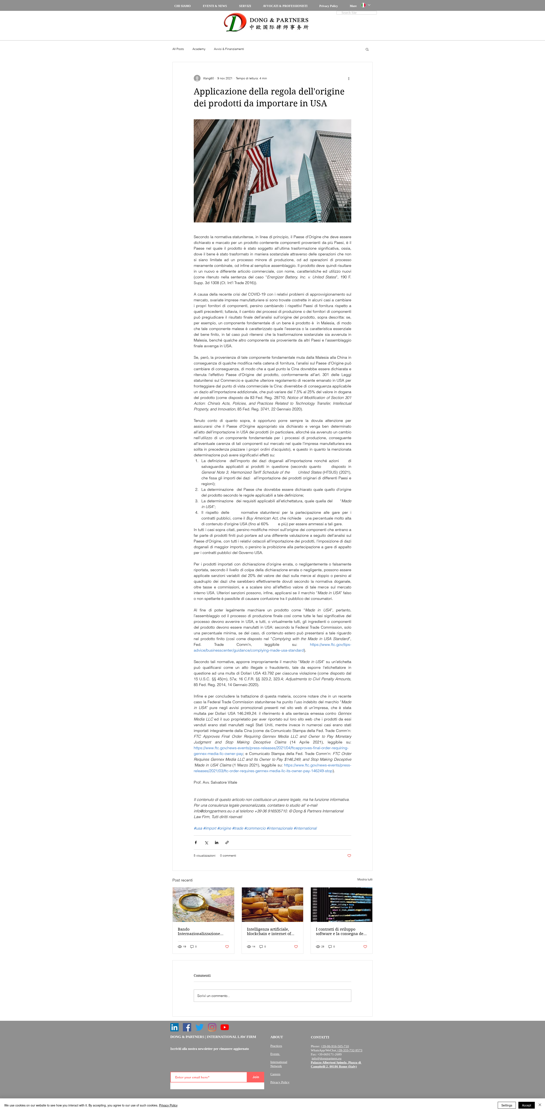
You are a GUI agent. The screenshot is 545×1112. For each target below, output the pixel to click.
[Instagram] (212, 1027)
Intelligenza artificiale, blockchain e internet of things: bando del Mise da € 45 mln (272, 931)
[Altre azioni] (348, 78)
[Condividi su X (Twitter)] (206, 842)
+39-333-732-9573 (349, 1050)
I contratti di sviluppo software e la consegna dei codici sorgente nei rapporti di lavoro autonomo (341, 931)
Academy (198, 49)
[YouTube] (225, 1027)
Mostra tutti (365, 879)
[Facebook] (187, 1027)
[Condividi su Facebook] (196, 842)
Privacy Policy (168, 1105)
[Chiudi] (539, 1105)
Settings (506, 1105)
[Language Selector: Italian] (365, 5)
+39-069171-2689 (329, 1054)
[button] (367, 49)
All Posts (178, 49)
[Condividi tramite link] (227, 842)
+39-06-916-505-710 (335, 1046)
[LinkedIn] (174, 1027)
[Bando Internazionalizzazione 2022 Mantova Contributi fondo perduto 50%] (203, 904)
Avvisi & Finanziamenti (229, 49)
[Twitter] (199, 1027)
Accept (526, 1105)
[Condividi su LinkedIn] (217, 842)
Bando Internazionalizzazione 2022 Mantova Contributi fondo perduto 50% (200, 931)
